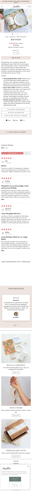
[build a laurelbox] (16, 348)
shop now (16, 415)
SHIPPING (16, 463)
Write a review (12, 153)
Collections (12, 37)
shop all (16, 372)
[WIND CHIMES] (16, 391)
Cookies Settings (15, 484)
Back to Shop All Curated (17, 132)
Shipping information (16, 112)
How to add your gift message (16, 115)
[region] (15, 477)
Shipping (10, 47)
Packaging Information (16, 109)
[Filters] (25, 153)
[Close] (28, 466)
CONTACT (16, 461)
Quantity (16, 50)
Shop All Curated (21, 37)
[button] (13, 43)
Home (6, 37)
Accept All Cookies (15, 479)
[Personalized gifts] (16, 434)
